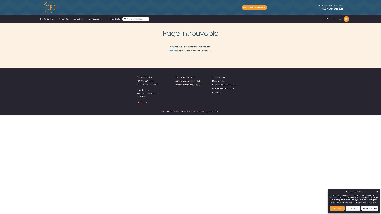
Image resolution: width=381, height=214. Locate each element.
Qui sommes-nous (218, 77)
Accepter (337, 208)
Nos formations (47, 19)
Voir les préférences (369, 208)
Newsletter (64, 19)
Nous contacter (114, 19)
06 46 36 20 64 (331, 9)
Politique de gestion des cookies (223, 85)
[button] (377, 192)
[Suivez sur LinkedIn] (339, 19)
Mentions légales (218, 81)
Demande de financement (253, 7)
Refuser (353, 208)
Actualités (78, 19)
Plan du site (216, 92)
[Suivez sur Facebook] (327, 19)
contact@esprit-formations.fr (147, 84)
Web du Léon (214, 111)
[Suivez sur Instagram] (333, 19)
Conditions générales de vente (223, 88)
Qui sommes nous (94, 19)
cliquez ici (173, 51)
